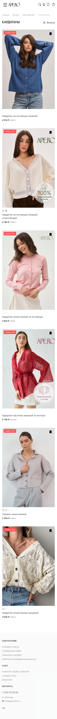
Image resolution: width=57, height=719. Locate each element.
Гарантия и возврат (12, 655)
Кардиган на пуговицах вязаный (19, 116)
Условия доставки (11, 651)
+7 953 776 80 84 (10, 692)
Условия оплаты (10, 647)
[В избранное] (50, 34)
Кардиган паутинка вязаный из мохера (23, 415)
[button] (4, 69)
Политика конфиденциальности (19, 659)
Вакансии (7, 680)
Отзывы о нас (9, 676)
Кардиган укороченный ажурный (20, 612)
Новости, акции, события (15, 671)
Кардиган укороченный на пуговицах (22, 316)
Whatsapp (9, 697)
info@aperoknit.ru (12, 701)
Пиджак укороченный (14, 514)
